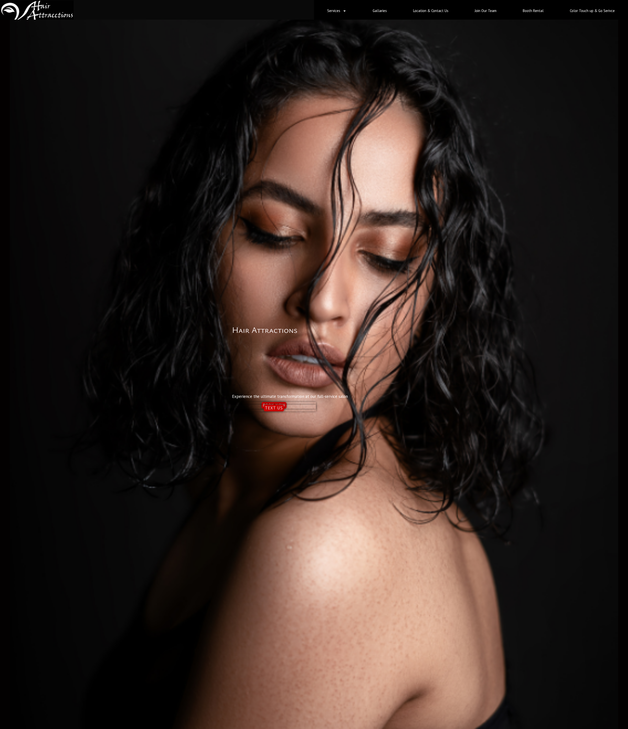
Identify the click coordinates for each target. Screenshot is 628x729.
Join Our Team (486, 10)
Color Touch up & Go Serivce (592, 10)
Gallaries (380, 10)
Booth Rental (533, 10)
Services (333, 10)
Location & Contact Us (430, 10)
